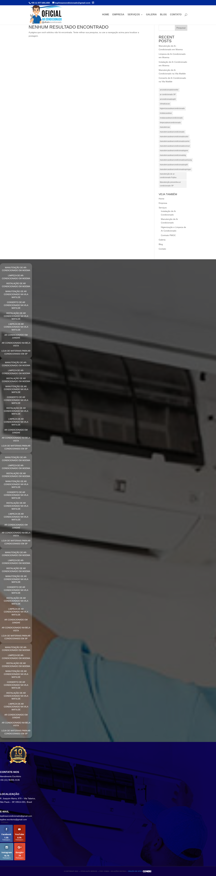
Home (105, 15)
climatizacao (165, 104)
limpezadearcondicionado (170, 123)
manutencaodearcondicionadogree (174, 151)
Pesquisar (181, 28)
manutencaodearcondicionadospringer (175, 169)
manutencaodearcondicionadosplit (174, 165)
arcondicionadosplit (168, 99)
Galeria (151, 15)
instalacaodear (166, 113)
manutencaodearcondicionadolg (173, 155)
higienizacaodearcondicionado (172, 108)
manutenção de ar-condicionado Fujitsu (168, 175)
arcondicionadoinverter (169, 90)
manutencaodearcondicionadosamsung (176, 160)
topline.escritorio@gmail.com (13, 819)
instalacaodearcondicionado (171, 118)
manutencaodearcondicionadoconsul (175, 146)
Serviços (134, 15)
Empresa (118, 15)
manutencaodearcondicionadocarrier (175, 141)
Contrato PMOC (168, 235)
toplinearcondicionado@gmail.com (16, 816)
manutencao (165, 127)
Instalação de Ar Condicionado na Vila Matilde (16, 316)
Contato (175, 15)
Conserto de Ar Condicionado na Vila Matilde (16, 305)
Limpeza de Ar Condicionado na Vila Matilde (16, 327)
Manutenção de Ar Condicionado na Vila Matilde (16, 294)
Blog (163, 15)
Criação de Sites (135, 871)
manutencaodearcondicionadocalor (174, 137)
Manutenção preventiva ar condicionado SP (170, 184)
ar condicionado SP (168, 94)
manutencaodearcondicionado (172, 132)
